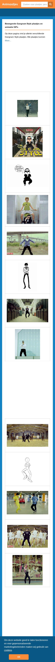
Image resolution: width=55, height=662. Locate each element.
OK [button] (18, 657)
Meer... (8, 40)
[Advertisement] (27, 66)
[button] (13, 650)
